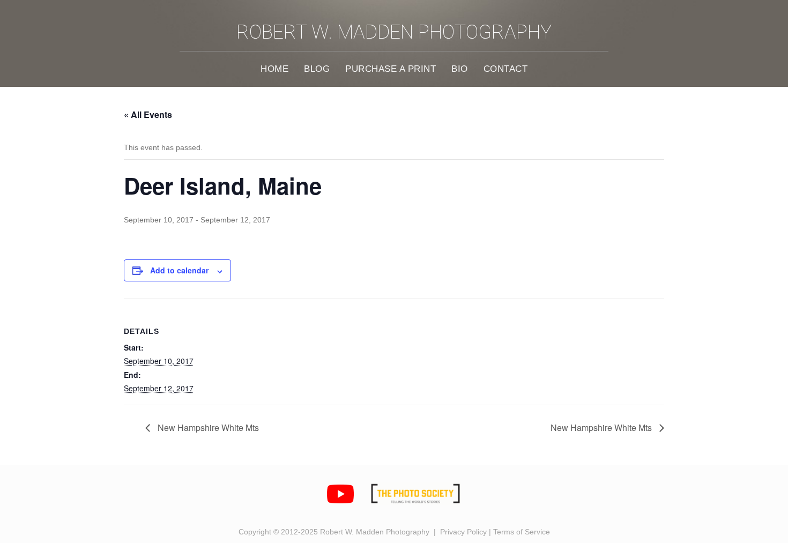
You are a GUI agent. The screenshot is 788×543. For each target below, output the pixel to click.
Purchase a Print (390, 68)
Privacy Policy (463, 531)
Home (274, 68)
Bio (459, 68)
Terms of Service (521, 531)
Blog (317, 68)
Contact (506, 68)
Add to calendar (179, 270)
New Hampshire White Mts (207, 427)
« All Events (148, 114)
